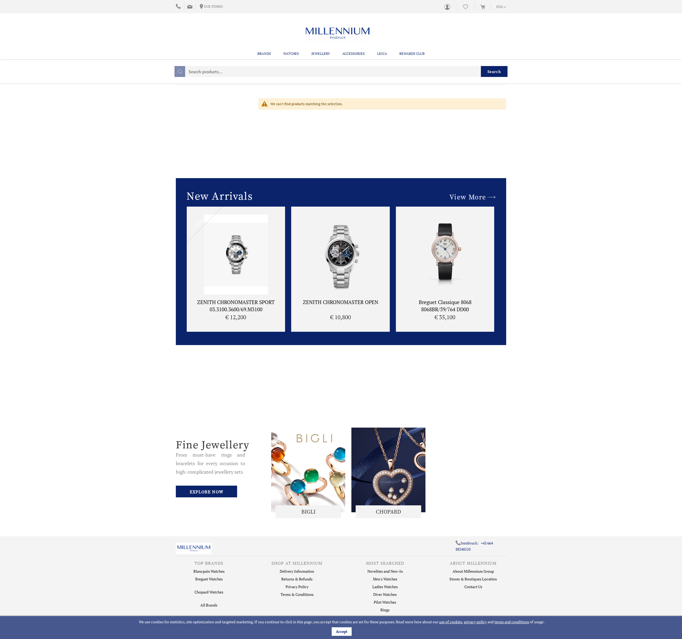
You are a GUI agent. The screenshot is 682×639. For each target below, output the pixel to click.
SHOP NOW (308, 469)
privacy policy (475, 621)
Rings (384, 609)
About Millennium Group (473, 571)
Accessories (353, 53)
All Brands (208, 605)
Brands (264, 53)
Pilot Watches (385, 602)
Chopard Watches (208, 592)
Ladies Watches (385, 586)
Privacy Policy (297, 586)
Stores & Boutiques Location (473, 578)
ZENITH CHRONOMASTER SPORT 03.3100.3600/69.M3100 (236, 306)
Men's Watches (385, 578)
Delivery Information (297, 571)
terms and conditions (511, 621)
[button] (501, 7)
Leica (382, 53)
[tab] (209, 564)
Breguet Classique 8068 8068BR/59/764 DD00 (445, 306)
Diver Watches (385, 594)
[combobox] (341, 71)
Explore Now (206, 492)
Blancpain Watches (209, 571)
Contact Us (473, 586)
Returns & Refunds (296, 578)
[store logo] (337, 33)
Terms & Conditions (297, 594)
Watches (291, 53)
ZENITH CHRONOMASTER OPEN (340, 302)
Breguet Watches (209, 578)
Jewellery (320, 53)
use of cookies (450, 621)
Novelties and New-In (385, 571)
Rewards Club (412, 53)
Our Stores (213, 7)
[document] (342, 627)
